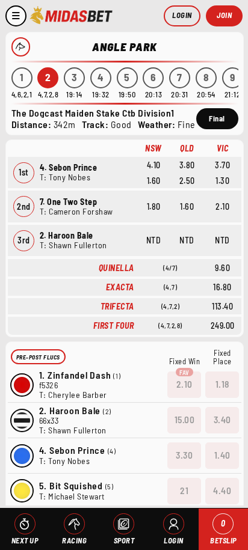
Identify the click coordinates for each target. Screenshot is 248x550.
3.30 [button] (184, 455)
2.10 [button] (184, 384)
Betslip (223, 531)
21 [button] (184, 490)
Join (224, 15)
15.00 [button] (185, 419)
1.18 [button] (222, 384)
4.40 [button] (222, 490)
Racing (74, 540)
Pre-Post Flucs (38, 357)
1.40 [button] (222, 455)
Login (182, 15)
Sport (124, 540)
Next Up (25, 540)
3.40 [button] (222, 419)
